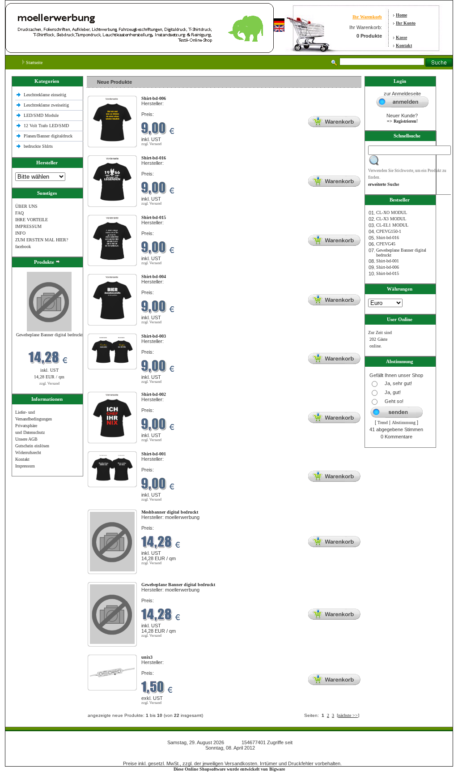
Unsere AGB (26, 439)
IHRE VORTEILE (31, 219)
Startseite (33, 62)
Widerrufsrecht (28, 452)
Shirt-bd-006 (387, 267)
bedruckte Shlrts (38, 146)
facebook (23, 246)
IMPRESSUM (28, 226)
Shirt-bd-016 (387, 237)
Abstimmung (404, 422)
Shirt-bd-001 (387, 260)
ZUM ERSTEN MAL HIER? (41, 239)
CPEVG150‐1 (388, 231)
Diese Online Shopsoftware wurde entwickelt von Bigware (229, 769)
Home (401, 15)
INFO (20, 233)
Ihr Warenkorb (367, 16)
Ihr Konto (406, 23)
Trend (382, 422)
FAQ (19, 212)
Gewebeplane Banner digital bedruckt (49, 334)
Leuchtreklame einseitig (46, 94)
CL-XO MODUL (391, 212)
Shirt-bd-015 (387, 273)
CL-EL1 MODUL (392, 225)
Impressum (25, 465)
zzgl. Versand (49, 384)
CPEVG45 (385, 243)
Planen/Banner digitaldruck (48, 135)
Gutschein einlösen (32, 445)
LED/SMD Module (41, 115)
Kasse (401, 37)
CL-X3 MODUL (391, 218)
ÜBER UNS (26, 206)
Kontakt (404, 45)
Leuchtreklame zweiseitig (47, 105)
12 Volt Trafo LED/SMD (46, 125)
